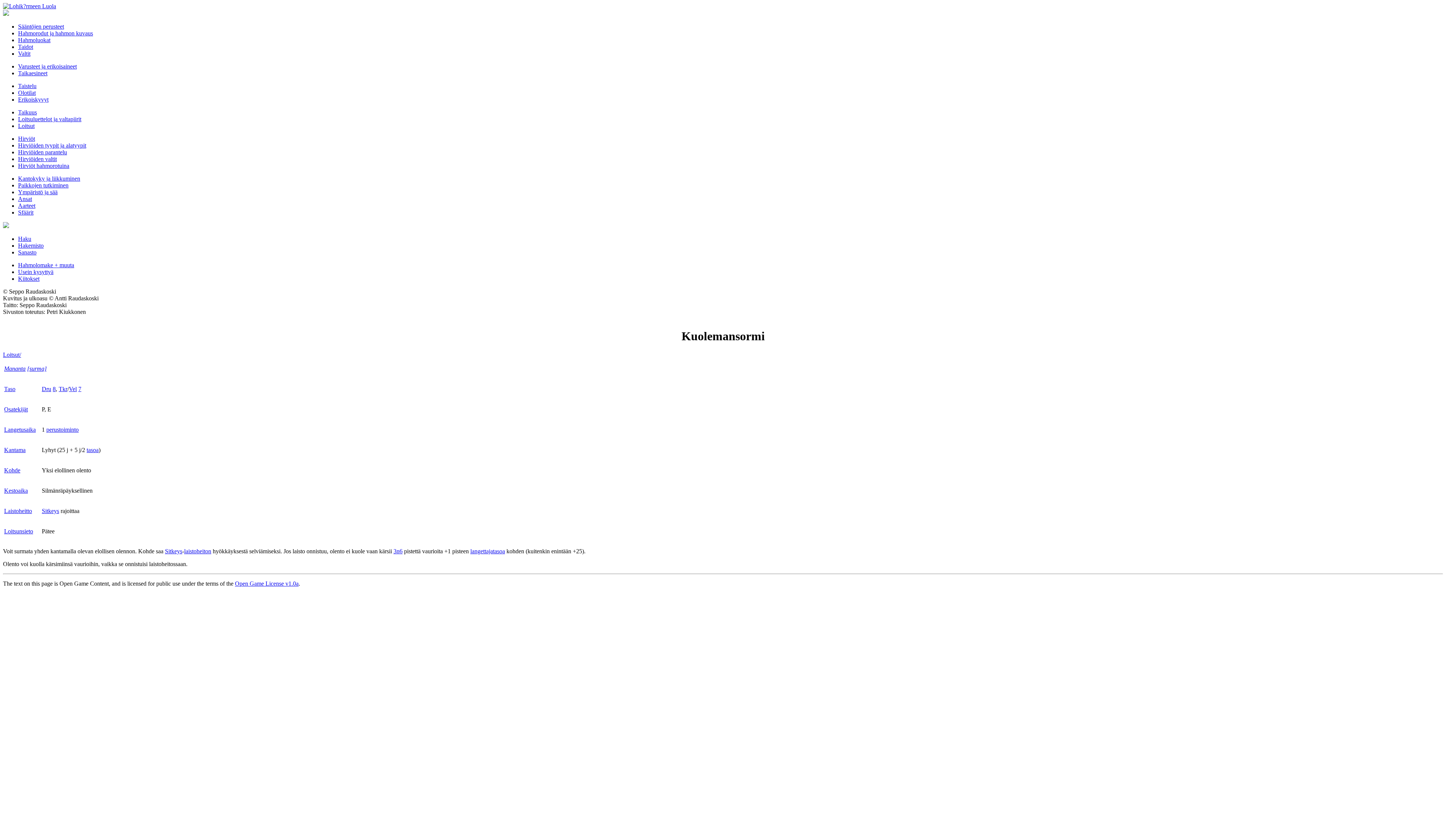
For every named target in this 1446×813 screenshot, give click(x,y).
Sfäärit (26, 212)
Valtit (24, 53)
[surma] (37, 368)
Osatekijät (16, 409)
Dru (46, 389)
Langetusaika (20, 429)
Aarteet (26, 205)
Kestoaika (16, 490)
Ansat (25, 199)
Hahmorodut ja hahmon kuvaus (55, 33)
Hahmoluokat (34, 40)
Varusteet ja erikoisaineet (47, 66)
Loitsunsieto (18, 531)
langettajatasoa (487, 551)
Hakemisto (31, 245)
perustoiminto (62, 429)
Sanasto (27, 252)
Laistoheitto (18, 511)
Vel (73, 389)
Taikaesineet (32, 73)
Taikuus (27, 112)
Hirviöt (26, 139)
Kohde (12, 470)
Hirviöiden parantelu (42, 152)
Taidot (25, 47)
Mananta (15, 368)
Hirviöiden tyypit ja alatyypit (52, 145)
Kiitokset (29, 279)
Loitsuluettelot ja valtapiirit (49, 119)
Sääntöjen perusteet (41, 26)
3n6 (398, 551)
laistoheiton (197, 551)
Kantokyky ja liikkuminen (49, 178)
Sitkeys (50, 511)
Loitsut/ (12, 355)
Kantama (15, 450)
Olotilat (27, 93)
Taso (9, 389)
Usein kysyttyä (35, 272)
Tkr (63, 389)
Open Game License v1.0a (267, 583)
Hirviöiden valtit (37, 159)
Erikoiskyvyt (33, 99)
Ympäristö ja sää (38, 192)
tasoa (93, 450)
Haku (24, 239)
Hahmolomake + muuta (46, 265)
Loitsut (26, 126)
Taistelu (27, 86)
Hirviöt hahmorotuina (43, 166)
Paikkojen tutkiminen (43, 185)
